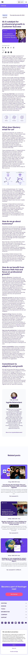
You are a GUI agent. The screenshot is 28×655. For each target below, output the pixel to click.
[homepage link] (2, 2)
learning (18, 325)
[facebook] (5, 623)
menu (5, 6)
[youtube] (16, 623)
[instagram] (9, 623)
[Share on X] (6, 52)
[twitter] (12, 623)
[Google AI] (8, 47)
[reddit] (19, 623)
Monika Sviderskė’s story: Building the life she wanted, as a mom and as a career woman (14, 523)
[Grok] (11, 47)
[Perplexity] (13, 47)
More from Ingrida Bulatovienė (14, 432)
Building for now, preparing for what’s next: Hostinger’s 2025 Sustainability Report (14, 559)
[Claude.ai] (5, 47)
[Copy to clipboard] (3, 52)
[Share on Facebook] (8, 52)
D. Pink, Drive (17, 109)
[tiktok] (22, 623)
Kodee (19, 66)
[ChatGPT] (3, 47)
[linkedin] (2, 623)
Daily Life (5, 15)
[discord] (26, 623)
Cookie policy (20, 641)
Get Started (14, 594)
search (26, 6)
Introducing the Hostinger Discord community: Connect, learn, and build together (14, 486)
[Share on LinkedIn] (11, 52)
